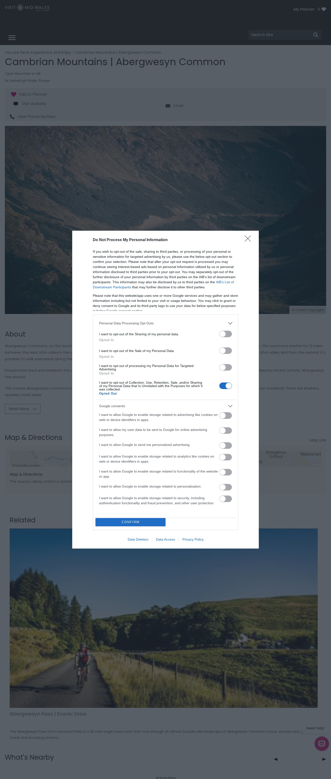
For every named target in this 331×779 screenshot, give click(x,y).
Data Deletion (138, 539)
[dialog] (165, 390)
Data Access (165, 539)
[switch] (225, 334)
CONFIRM (131, 522)
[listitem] (165, 323)
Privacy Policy (193, 539)
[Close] (249, 240)
